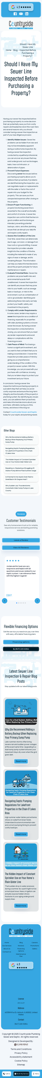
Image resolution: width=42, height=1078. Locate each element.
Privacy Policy (21, 1053)
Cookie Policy (21, 1060)
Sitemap (21, 1064)
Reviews (21, 946)
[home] (21, 25)
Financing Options (21, 950)
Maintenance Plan (21, 955)
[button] (36, 1073)
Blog (15, 50)
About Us (6, 949)
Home (8, 50)
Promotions (34, 946)
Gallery (34, 949)
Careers (35, 942)
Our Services (6, 946)
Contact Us (7, 952)
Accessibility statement (21, 1056)
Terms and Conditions (21, 1049)
